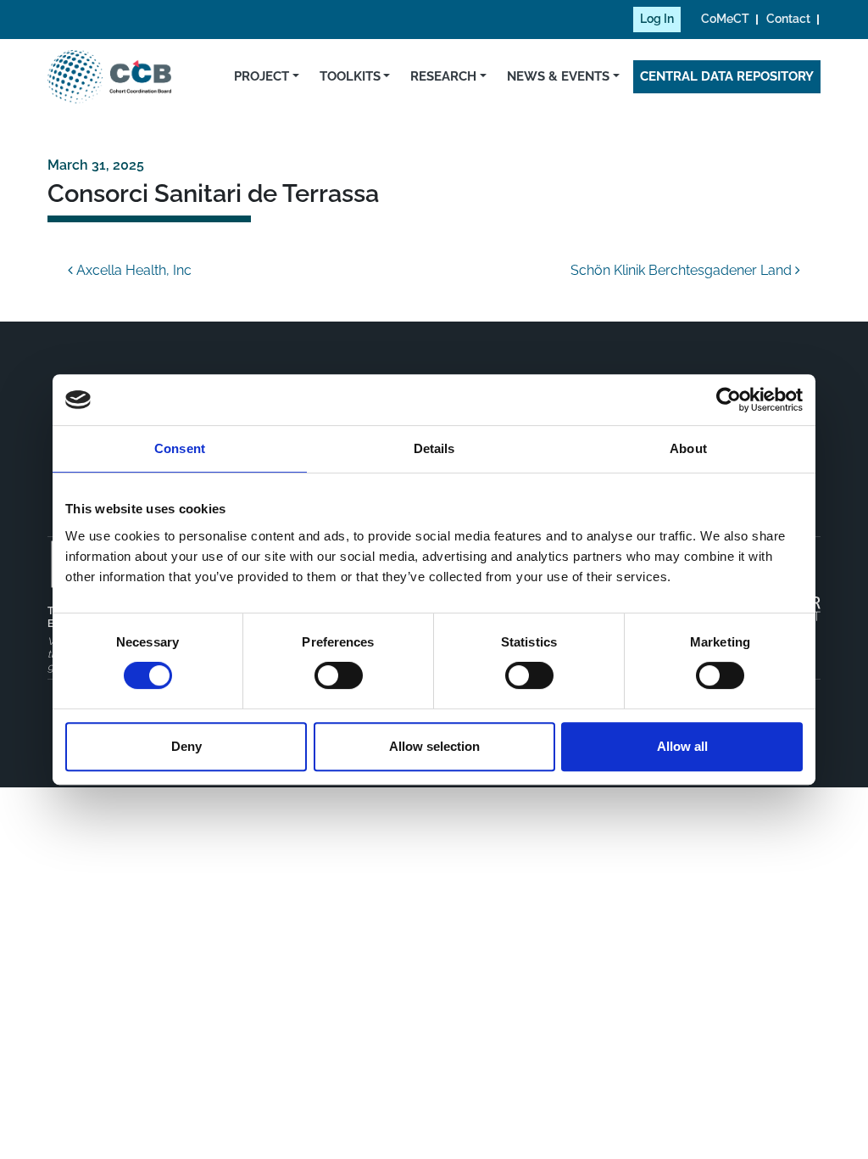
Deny (186, 746)
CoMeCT (725, 18)
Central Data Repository (727, 76)
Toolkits (350, 76)
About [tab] (688, 448)
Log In (657, 18)
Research (443, 76)
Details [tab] (434, 448)
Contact (788, 18)
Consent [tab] (179, 448)
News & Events (558, 76)
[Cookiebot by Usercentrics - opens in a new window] (728, 399)
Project (261, 76)
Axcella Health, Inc (132, 270)
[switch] (338, 675)
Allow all (682, 746)
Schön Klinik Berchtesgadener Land (682, 270)
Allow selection (434, 746)
